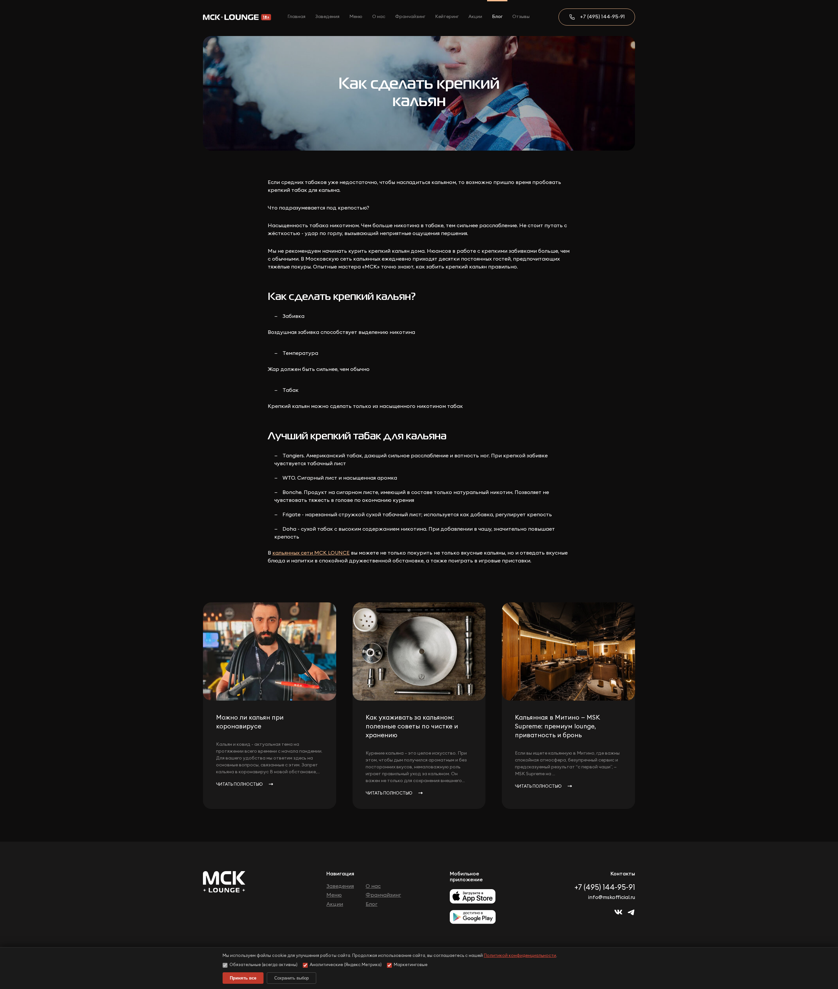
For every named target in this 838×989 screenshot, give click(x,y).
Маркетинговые (411, 965)
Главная (296, 16)
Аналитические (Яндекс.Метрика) (346, 965)
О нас (378, 16)
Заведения (327, 16)
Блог (497, 16)
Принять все (243, 978)
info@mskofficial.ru (611, 897)
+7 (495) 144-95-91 (602, 16)
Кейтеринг (447, 16)
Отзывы (521, 16)
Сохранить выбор (291, 978)
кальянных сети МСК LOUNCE (311, 553)
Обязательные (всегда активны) (263, 965)
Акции (475, 16)
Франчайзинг (410, 16)
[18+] (231, 17)
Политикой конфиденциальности (520, 956)
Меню (355, 16)
